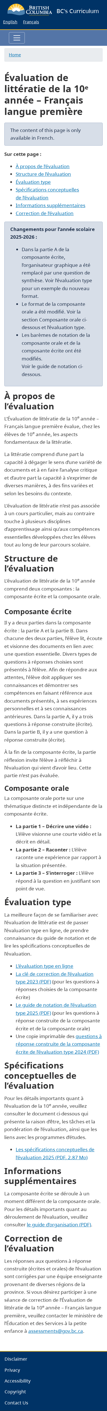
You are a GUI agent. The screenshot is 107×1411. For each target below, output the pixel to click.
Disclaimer (16, 1359)
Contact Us (16, 1403)
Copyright (15, 1392)
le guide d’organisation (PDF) (59, 1224)
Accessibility (18, 1381)
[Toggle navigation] (17, 38)
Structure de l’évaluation (43, 174)
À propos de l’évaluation (43, 166)
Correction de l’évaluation (45, 213)
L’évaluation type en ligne (44, 966)
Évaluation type (33, 182)
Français (31, 21)
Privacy (12, 1370)
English (10, 21)
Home (15, 54)
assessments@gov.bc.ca (55, 1331)
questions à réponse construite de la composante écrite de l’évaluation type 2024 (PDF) (59, 1044)
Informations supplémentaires (50, 205)
